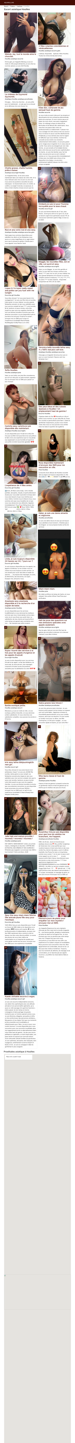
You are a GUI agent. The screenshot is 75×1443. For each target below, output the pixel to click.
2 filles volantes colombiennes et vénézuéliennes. (54, 47)
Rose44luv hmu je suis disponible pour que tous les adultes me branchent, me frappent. (54, 834)
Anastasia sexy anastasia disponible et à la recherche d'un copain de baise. (20, 603)
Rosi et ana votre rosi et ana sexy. (20, 230)
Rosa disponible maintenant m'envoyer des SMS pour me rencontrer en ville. (52, 465)
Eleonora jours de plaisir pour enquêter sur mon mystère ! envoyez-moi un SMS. (52, 920)
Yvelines (19, 6)
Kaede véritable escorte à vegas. (20, 996)
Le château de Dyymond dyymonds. (16, 95)
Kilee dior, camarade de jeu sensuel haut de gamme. (51, 109)
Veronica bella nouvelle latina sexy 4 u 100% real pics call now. (54, 348)
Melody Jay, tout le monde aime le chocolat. (20, 55)
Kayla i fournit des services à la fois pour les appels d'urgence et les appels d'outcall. (20, 652)
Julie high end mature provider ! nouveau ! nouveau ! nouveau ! (19, 837)
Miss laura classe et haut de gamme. (51, 777)
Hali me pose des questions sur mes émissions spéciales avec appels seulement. (53, 622)
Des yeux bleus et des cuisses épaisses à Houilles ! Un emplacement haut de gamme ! (53, 408)
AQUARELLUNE (9, 2)
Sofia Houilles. (11, 370)
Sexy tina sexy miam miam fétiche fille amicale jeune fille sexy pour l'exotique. (20, 917)
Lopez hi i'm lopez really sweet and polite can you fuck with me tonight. (19, 290)
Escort (6, 6)
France (12, 6)
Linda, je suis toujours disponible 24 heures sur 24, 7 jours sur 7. (20, 560)
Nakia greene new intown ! (51, 703)
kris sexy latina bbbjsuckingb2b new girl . (19, 763)
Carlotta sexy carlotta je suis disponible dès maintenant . (18, 427)
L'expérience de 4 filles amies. (18, 485)
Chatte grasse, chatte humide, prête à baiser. (19, 169)
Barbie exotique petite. (15, 705)
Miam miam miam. (47, 589)
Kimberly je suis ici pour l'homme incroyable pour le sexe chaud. (54, 205)
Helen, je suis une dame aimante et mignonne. (53, 514)
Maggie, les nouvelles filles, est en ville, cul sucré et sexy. (54, 263)
